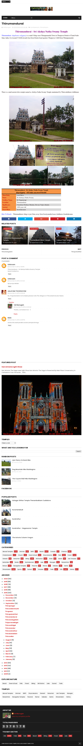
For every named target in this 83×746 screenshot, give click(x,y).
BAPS (32, 551)
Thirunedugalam (11, 620)
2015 (5, 593)
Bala (9, 318)
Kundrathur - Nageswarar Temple (24, 528)
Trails (51, 569)
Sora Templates (14, 743)
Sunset (29, 569)
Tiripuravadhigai (11, 622)
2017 (5, 587)
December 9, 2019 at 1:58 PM (16, 267)
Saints (66, 566)
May (7, 648)
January (9, 659)
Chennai (64, 551)
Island (60, 559)
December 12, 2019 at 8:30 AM (17, 293)
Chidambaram (7, 555)
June (8, 645)
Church (20, 555)
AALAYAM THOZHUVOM (17, 291)
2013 (5, 666)
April (7, 651)
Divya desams (47, 555)
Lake (42, 562)
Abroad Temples (8, 551)
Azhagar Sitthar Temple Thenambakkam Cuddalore (31, 500)
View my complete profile (21, 716)
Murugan (52, 562)
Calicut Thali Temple (64, 240)
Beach (42, 551)
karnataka (6, 562)
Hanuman (16, 559)
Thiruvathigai (10, 625)
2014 (6, 663)
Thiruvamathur (11, 631)
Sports (20, 569)
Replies (11, 302)
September (10, 603)
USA (61, 569)
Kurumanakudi (17, 510)
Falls (59, 555)
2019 (5, 582)
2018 (5, 584)
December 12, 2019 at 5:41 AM (17, 281)
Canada (52, 551)
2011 (5, 671)
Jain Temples (72, 559)
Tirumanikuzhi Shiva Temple (40, 240)
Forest (70, 555)
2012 (5, 668)
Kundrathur (16, 519)
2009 (6, 674)
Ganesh (5, 559)
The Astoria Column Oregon (22, 537)
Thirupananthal (11, 614)
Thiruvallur (9, 636)
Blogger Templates (27, 743)
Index (51, 559)
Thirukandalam (11, 634)
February (9, 657)
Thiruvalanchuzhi (12, 609)
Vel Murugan (19, 305)
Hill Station (39, 559)
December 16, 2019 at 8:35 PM (17, 320)
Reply (9, 274)
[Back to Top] (79, 743)
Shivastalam (44, 27)
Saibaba (55, 566)
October (9, 601)
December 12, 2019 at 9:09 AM (23, 307)
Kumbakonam (34, 27)
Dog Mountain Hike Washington (23, 469)
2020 (6, 579)
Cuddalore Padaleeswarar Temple (13, 239)
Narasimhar (65, 562)
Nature (5, 566)
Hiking (27, 559)
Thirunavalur (10, 628)
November (10, 598)
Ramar (45, 566)
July (7, 643)
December (10, 595)
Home (5, 18)
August (8, 640)
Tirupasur (9, 611)
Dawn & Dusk (33, 555)
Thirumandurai (11, 617)
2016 (5, 590)
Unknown (11, 264)
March (8, 654)
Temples (40, 569)
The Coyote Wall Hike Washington (24, 479)
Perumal (34, 566)
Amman (22, 551)
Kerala (59, 229)
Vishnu (72, 569)
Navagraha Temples (19, 566)
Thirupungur (10, 606)
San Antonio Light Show (12, 367)
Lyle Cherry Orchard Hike (21, 460)
